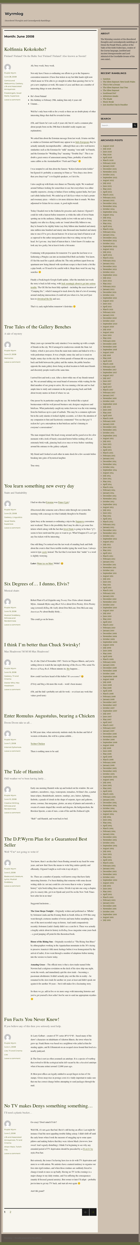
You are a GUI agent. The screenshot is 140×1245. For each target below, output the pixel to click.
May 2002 (107, 891)
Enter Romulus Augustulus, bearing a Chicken (49, 715)
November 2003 (110, 840)
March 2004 (108, 828)
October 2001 (108, 911)
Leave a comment (12, 100)
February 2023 (109, 261)
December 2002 (110, 871)
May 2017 (107, 384)
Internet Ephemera (12, 747)
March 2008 (108, 694)
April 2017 (107, 387)
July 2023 (107, 252)
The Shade (107, 99)
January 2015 (108, 458)
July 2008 (107, 682)
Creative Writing (11, 803)
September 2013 (110, 504)
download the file (44, 298)
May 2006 (107, 754)
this (68, 668)
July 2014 (107, 476)
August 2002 (108, 883)
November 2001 (109, 909)
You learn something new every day (39, 485)
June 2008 (107, 685)
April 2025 (107, 192)
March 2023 (108, 258)
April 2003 (107, 860)
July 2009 (107, 648)
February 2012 (109, 559)
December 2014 (109, 461)
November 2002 (110, 874)
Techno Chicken (38, 743)
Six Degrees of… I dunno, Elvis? (36, 583)
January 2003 (108, 868)
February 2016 (109, 421)
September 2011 (110, 573)
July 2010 (107, 613)
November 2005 (110, 771)
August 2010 (108, 610)
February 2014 (109, 490)
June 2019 (107, 335)
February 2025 (109, 197)
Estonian (50, 502)
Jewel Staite (68, 528)
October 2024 (109, 209)
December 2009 (110, 633)
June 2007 (107, 716)
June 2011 (107, 582)
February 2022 (109, 286)
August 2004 (108, 814)
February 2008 (109, 696)
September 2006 (110, 742)
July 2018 (107, 355)
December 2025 (110, 169)
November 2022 (110, 269)
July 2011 (106, 579)
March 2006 (108, 759)
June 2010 (107, 616)
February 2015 (109, 456)
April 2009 (107, 656)
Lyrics (6, 879)
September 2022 (110, 275)
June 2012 (107, 547)
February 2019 (109, 341)
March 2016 (108, 418)
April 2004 (107, 825)
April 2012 (107, 553)
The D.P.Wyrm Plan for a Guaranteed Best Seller (45, 842)
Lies (6, 1051)
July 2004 (107, 817)
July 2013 (107, 510)
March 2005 (108, 794)
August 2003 (108, 848)
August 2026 (108, 146)
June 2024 (107, 220)
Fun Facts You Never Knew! (31, 1019)
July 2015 (107, 441)
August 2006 (108, 745)
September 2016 (110, 404)
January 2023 (108, 263)
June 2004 (107, 820)
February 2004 (109, 831)
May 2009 (107, 653)
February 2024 (109, 232)
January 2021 (108, 315)
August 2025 (108, 180)
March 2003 (108, 863)
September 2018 (110, 349)
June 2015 (107, 444)
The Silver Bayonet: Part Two (115, 87)
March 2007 (108, 725)
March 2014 (108, 487)
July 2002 (107, 886)
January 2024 (108, 235)
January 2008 (108, 699)
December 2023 (109, 238)
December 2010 (109, 599)
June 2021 (107, 304)
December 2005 (110, 768)
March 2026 (108, 160)
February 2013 (109, 524)
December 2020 (110, 318)
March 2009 (108, 659)
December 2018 (109, 344)
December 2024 (110, 203)
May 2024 (107, 223)
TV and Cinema (15, 1051)
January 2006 (109, 765)
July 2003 (107, 851)
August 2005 (108, 780)
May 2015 (107, 447)
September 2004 (110, 811)
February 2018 (109, 367)
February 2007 (109, 728)
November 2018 (109, 347)
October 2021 (108, 295)
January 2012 (108, 562)
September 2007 (110, 711)
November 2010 (109, 602)
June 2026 (107, 152)
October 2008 (109, 673)
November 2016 (110, 398)
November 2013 (109, 499)
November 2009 (110, 636)
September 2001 (110, 914)
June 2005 (107, 785)
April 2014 (107, 484)
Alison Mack (9, 1147)
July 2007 (107, 714)
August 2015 (108, 438)
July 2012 (107, 544)
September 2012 (110, 539)
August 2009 (108, 645)
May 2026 (107, 154)
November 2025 (110, 172)
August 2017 (108, 375)
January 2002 (108, 903)
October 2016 (108, 401)
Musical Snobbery (12, 615)
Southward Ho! (109, 93)
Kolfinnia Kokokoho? (25, 49)
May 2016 (107, 413)
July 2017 (107, 378)
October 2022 (109, 272)
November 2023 (110, 240)
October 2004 (109, 808)
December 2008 (110, 668)
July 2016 (107, 407)
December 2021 (109, 292)
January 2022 (108, 289)
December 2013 (109, 496)
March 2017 (108, 390)
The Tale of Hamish (23, 771)
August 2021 (108, 301)
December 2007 (110, 702)
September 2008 (110, 676)
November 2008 (110, 671)
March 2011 (108, 590)
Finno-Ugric (63, 502)
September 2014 (110, 470)
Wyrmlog (14, 13)
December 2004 (110, 803)
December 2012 (109, 530)
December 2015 (109, 427)
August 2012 (108, 542)
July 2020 (107, 329)
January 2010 (108, 630)
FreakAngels (9, 93)
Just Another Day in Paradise (115, 105)
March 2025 (108, 195)
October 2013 (108, 501)
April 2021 (107, 306)
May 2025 (107, 189)
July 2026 (107, 149)
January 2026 (109, 166)
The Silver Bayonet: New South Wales (119, 82)
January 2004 (108, 834)
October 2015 (108, 433)
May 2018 (107, 358)
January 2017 (108, 395)
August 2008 (108, 679)
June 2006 (107, 751)
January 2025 (108, 200)
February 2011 (109, 593)
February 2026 (109, 163)
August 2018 (108, 352)
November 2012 (109, 533)
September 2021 (110, 298)
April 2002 (107, 894)
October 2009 (109, 639)
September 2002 (110, 880)
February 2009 (109, 662)
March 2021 (108, 309)
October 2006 (109, 739)
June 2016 (107, 410)
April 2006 (107, 757)
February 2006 (109, 762)
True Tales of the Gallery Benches (37, 326)
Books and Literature (13, 876)
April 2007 (107, 722)
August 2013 (108, 507)
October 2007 (109, 708)
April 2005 (107, 791)
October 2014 (108, 467)
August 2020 (108, 327)
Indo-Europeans (82, 142)
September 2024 (110, 212)
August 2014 (108, 473)
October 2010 (108, 605)
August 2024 (108, 215)
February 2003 (109, 866)
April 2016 (107, 415)
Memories (8, 358)
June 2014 (107, 478)
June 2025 (107, 186)
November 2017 (109, 370)
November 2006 (110, 737)
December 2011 (109, 565)
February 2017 (109, 392)
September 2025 (110, 177)
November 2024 (110, 206)
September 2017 (110, 372)
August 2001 (108, 917)
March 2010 (108, 625)
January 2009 (109, 665)
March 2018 (108, 364)
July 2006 (107, 748)
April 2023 (107, 255)
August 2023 (108, 249)
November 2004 (110, 805)
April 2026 (107, 157)
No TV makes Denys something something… (48, 1105)
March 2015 (108, 453)
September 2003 (110, 846)
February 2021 (109, 312)
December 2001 (109, 906)
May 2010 (107, 619)
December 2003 (109, 837)
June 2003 (107, 854)
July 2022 (107, 278)
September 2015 (110, 435)
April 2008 (107, 691)
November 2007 (110, 705)
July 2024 (107, 218)
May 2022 (107, 284)
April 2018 (107, 361)
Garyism (106, 79)
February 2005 (109, 797)
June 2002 (107, 889)
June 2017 (107, 381)
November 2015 (109, 430)
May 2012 (107, 550)
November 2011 (109, 567)
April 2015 (107, 450)
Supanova (14, 96)
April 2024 (107, 226)
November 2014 (109, 464)
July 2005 (107, 782)
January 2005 (108, 800)
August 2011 (108, 576)
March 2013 (108, 522)
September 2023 (110, 246)
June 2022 (107, 281)
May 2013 (107, 516)
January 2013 (108, 527)
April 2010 (107, 622)
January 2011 (108, 596)
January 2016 (108, 424)
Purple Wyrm (10, 73)
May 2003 (107, 857)
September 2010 (110, 608)
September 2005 (110, 777)
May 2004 (107, 823)
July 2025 (107, 183)
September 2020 (110, 324)
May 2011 (107, 585)
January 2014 (108, 493)
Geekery (19, 83)
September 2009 (110, 642)
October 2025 (109, 175)
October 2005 (109, 774)
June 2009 (107, 651)
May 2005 (107, 788)
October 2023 (108, 243)
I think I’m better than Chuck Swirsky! (42, 644)
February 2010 (109, 628)
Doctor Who (9, 683)
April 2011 (107, 587)
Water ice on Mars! (45, 563)
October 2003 (108, 843)
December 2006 (110, 734)
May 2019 (107, 338)
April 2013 (107, 519)
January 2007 (108, 731)
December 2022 (110, 266)
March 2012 (108, 556)
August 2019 (108, 332)
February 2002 (109, 900)
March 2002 (108, 897)
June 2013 (107, 513)
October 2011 (108, 570)
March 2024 (108, 229)
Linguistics (17, 517)
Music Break (108, 102)
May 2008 (107, 688)
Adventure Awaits (110, 96)
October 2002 (109, 877)
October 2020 (109, 321)
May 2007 (107, 719)
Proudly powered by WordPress (28, 1238)
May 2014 (107, 481)
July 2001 (107, 920)
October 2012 (108, 536)
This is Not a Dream (111, 85)
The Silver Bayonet (111, 90)
